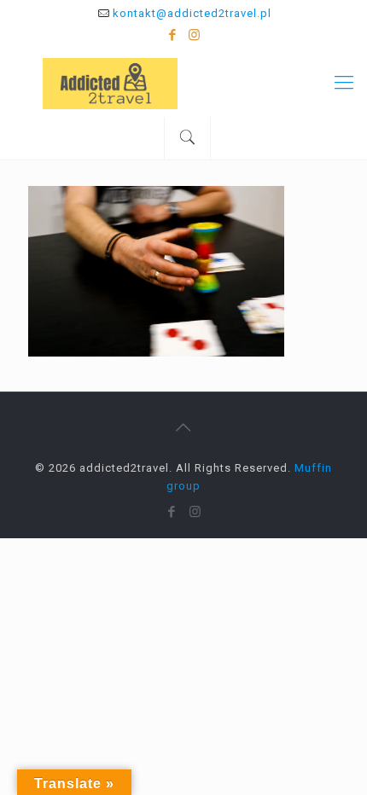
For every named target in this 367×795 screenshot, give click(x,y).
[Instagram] (195, 35)
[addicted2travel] (183, 82)
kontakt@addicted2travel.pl (192, 13)
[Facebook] (173, 35)
